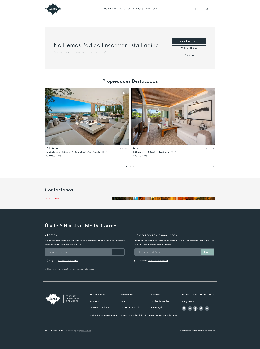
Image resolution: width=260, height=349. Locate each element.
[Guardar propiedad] (124, 93)
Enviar (118, 252)
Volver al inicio (189, 48)
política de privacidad (68, 260)
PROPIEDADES (109, 9)
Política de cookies (160, 301)
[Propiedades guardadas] (201, 9)
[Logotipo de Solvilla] (62, 299)
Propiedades (127, 294)
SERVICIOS (138, 9)
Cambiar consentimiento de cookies (197, 330)
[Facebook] (195, 308)
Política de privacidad (131, 307)
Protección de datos (99, 307)
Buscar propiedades (189, 41)
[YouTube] (207, 308)
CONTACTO (151, 9)
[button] (124, 148)
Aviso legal (156, 307)
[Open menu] (213, 9)
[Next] (213, 166)
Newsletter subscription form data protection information (69, 269)
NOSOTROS (124, 9)
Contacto (189, 55)
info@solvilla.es (189, 301)
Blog (123, 301)
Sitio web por (78, 330)
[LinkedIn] (190, 308)
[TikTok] (201, 308)
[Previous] (208, 166)
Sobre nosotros (97, 294)
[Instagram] (184, 308)
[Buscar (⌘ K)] (207, 9)
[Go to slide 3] (133, 166)
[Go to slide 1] (126, 166)
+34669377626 (189, 294)
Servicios (155, 294)
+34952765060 (207, 294)
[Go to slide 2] (130, 166)
